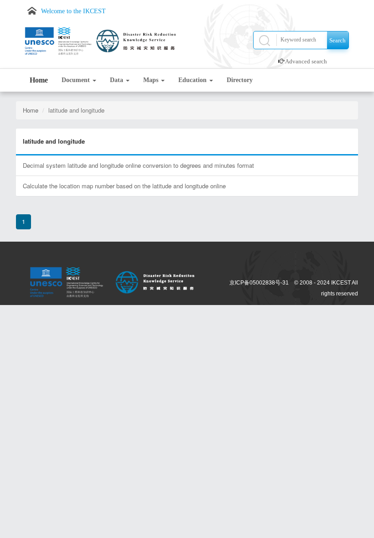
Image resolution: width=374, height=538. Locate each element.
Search (337, 40)
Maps (151, 80)
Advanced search (306, 61)
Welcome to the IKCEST (73, 11)
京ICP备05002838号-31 (259, 282)
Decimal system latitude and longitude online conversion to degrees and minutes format (138, 165)
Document (77, 80)
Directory (240, 80)
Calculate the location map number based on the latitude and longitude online (124, 185)
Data (117, 80)
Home (39, 80)
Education (193, 80)
